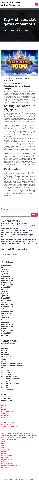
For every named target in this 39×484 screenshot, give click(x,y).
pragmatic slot (5, 461)
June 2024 (5, 318)
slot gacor (5, 387)
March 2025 (5, 298)
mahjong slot (6, 352)
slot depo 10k (6, 381)
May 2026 (4, 272)
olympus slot (15, 118)
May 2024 (4, 320)
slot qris (4, 392)
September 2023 (7, 331)
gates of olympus (6, 455)
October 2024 (6, 309)
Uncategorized (6, 401)
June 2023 (5, 335)
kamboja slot (5, 453)
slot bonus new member (10, 376)
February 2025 (6, 300)
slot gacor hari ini (7, 390)
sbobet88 (5, 361)
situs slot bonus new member (12, 363)
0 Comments (10, 81)
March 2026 (5, 276)
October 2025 (6, 283)
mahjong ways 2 (6, 424)
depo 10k (4, 407)
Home (18, 28)
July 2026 (4, 267)
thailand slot (5, 449)
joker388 (4, 409)
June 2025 (5, 291)
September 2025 (7, 285)
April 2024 (5, 322)
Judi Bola (4, 348)
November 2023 (7, 326)
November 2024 (7, 307)
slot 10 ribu (4, 457)
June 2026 (5, 269)
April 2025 (5, 296)
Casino (3, 346)
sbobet (4, 359)
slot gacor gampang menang (9, 426)
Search (4, 209)
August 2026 (6, 265)
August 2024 (6, 313)
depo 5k (3, 405)
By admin (19, 79)
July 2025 (4, 289)
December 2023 (7, 324)
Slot (27, 79)
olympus (24, 98)
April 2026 (5, 274)
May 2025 (4, 293)
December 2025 (7, 278)
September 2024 (7, 311)
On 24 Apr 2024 (8, 79)
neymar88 (5, 355)
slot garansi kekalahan (7, 422)
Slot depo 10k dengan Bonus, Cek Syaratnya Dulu (19, 243)
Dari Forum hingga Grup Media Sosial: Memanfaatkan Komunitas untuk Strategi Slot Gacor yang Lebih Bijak (18, 226)
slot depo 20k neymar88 (10, 383)
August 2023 (6, 333)
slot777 (4, 394)
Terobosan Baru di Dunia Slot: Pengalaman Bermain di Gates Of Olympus (17, 86)
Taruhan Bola (6, 398)
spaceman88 (6, 396)
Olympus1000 (6, 357)
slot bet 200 (5, 372)
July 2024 (4, 315)
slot (2, 428)
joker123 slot (5, 443)
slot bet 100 (4, 447)
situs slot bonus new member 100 (13, 366)
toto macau (4, 413)
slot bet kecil (6, 374)
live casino (5, 350)
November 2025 (7, 280)
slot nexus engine (6, 459)
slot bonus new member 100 (11, 379)
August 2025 (6, 287)
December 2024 (7, 304)
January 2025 (6, 302)
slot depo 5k (5, 385)
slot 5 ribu (5, 370)
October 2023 (6, 329)
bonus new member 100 (8, 411)
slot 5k (3, 417)
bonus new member (8, 344)
